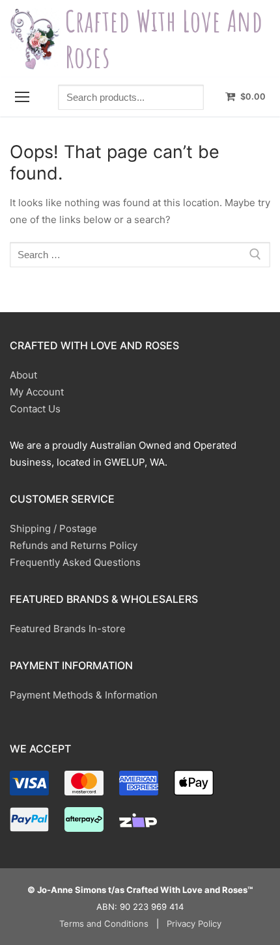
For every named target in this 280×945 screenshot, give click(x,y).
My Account (37, 392)
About (23, 375)
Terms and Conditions (103, 923)
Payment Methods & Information (84, 695)
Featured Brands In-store (68, 628)
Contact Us (35, 409)
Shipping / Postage (53, 528)
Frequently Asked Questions (75, 562)
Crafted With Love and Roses (164, 38)
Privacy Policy (194, 923)
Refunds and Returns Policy (73, 545)
